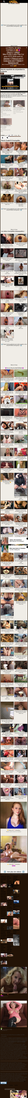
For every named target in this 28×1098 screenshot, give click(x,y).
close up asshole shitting (15, 878)
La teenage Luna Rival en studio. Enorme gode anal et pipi (21, 537)
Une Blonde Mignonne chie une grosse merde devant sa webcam (7, 684)
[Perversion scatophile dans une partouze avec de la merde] (20, 570)
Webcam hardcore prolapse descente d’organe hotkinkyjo (20, 244)
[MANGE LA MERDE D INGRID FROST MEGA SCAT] (20, 412)
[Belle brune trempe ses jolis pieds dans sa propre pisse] (7, 373)
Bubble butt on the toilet (16, 932)
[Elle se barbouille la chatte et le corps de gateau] (20, 399)
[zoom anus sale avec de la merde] (7, 185)
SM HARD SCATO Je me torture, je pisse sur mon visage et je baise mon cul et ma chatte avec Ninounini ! (7, 445)
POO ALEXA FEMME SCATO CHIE (21, 562)
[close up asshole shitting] (16, 882)
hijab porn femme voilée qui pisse (20, 498)
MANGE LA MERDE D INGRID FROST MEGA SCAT (20, 418)
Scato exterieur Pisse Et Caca (21, 287)
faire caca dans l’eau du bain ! (20, 327)
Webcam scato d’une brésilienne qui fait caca (20, 511)
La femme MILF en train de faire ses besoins (7, 575)
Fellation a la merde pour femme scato (7, 746)
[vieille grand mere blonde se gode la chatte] (10, 897)
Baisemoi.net (13, 63)
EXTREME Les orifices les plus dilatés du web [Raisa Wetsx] (7, 432)
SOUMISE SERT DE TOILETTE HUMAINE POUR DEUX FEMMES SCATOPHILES (21, 458)
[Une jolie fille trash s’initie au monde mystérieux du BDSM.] (10, 927)
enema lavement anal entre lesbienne (7, 511)
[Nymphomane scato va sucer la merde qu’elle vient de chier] (7, 386)
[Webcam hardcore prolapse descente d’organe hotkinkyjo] (20, 238)
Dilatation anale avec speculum (21, 204)
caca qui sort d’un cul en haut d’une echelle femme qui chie (21, 589)
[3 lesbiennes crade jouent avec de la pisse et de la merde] (7, 517)
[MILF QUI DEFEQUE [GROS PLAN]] (7, 294)
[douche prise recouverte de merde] (7, 321)
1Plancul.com (16, 59)
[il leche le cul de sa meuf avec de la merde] (7, 307)
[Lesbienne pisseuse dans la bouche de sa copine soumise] (20, 705)
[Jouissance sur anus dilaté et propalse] (20, 728)
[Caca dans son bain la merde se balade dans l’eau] (20, 373)
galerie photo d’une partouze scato (7, 785)
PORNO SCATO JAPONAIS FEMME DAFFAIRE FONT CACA (7, 285)
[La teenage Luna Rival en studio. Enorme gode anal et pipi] (20, 531)
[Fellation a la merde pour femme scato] (7, 741)
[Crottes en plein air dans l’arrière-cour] (20, 678)
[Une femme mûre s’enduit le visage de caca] (7, 452)
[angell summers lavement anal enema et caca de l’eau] (7, 159)
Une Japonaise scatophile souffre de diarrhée (21, 657)
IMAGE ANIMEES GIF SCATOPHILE (21, 152)
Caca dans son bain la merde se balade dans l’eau (20, 378)
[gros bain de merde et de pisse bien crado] (7, 557)
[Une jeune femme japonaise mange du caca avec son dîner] (7, 792)
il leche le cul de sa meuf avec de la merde (7, 314)
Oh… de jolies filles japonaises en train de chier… (7, 734)
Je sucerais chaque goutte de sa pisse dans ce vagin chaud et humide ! (7, 617)
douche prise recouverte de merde (7, 327)
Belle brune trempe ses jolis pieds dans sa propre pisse (7, 379)
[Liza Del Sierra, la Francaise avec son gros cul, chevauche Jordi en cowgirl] (4, 921)
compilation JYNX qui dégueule (21, 178)
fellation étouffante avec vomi (7, 697)
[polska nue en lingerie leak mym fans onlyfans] (4, 885)
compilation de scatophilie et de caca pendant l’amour (20, 759)
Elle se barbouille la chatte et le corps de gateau (21, 405)
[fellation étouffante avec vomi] (7, 691)
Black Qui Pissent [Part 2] (7, 203)
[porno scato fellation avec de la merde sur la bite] (20, 791)
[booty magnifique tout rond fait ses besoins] (7, 412)
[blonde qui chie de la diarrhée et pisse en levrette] (20, 596)
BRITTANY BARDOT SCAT (16, 887)
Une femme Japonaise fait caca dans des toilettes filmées (7, 405)
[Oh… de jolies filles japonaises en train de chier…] (7, 728)
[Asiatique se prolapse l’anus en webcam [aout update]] (20, 638)
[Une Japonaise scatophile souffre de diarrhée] (20, 651)
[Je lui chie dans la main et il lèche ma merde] (7, 665)
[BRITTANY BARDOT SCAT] (16, 891)
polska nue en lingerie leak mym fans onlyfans (3, 879)
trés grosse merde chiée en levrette (20, 431)
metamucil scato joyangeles (21, 313)
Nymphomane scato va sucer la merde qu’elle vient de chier (7, 392)
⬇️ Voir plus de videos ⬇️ (14, 872)
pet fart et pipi (20, 469)
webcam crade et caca (7, 77)
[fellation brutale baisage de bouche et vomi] (7, 464)
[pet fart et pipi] (20, 464)
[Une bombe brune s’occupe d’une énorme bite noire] (4, 955)
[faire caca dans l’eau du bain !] (20, 321)
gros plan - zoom (20, 77)
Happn (19, 61)
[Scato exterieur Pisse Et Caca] (20, 281)
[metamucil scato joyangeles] (20, 307)
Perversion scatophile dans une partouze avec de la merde (20, 576)
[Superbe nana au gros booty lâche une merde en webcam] (20, 741)
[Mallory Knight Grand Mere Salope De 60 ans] (10, 940)
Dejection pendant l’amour (7, 588)
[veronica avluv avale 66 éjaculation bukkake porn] (20, 779)
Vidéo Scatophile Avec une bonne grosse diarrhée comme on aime (7, 178)
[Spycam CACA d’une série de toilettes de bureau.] (7, 710)
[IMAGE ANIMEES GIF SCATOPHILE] (20, 146)
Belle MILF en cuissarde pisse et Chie (20, 631)
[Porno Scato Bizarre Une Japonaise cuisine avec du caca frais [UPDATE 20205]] (7, 624)
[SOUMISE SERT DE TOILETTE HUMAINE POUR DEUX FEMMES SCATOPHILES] (20, 452)
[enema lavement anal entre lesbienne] (7, 505)
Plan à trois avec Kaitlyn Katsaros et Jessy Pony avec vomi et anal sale (7, 340)
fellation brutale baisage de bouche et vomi (7, 470)
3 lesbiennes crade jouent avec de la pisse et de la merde (7, 523)
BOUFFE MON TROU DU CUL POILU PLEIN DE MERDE (20, 299)
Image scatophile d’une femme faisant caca (7, 152)
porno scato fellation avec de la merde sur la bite (21, 797)
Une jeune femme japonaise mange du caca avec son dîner (7, 798)
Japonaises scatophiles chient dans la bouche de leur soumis (21, 260)
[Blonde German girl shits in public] (16, 901)
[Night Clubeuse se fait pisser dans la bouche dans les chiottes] (7, 238)
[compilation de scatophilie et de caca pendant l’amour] (20, 753)
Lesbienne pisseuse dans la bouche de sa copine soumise (20, 711)
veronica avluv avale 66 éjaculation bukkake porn (21, 785)
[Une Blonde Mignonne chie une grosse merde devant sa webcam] (7, 678)
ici (24, 1081)
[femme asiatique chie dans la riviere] (20, 439)
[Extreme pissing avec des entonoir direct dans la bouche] (20, 692)
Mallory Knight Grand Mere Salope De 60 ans (10, 934)
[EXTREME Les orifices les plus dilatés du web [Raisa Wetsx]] (7, 425)
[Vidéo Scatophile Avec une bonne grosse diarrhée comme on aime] (7, 172)
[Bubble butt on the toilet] (16, 940)
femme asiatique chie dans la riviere (20, 445)
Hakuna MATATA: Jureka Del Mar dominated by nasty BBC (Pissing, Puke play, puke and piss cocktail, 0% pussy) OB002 (20, 524)
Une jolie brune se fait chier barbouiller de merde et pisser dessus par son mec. (7, 644)
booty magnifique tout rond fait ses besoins (7, 417)
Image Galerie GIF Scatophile (21, 165)
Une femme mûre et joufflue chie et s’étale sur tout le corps (7, 658)
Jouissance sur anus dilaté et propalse (21, 734)
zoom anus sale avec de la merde (7, 191)
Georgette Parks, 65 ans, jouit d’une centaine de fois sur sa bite (9, 905)
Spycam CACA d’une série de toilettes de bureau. (7, 721)
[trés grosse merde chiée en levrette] (20, 425)
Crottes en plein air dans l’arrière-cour (21, 684)
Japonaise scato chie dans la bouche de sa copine (7, 772)
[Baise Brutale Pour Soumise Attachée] (10, 885)
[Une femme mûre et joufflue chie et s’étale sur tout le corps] (7, 651)
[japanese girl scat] (16, 923)
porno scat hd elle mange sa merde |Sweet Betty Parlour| (7, 536)
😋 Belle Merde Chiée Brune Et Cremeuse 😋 (7, 482)
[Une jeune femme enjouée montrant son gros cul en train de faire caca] (6, 103)
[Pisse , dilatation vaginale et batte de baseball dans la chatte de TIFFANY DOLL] (20, 185)
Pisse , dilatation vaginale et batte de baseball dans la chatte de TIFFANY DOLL (21, 191)
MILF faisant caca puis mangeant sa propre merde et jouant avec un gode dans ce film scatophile (20, 273)
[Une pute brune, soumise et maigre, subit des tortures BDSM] (10, 955)
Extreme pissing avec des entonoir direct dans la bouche (21, 698)
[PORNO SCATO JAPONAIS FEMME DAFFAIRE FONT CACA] (7, 279)
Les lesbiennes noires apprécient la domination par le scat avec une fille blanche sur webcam (21, 671)
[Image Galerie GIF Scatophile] (20, 159)
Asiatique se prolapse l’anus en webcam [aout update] (20, 644)
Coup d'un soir (9, 61)
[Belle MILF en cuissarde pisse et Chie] (20, 624)
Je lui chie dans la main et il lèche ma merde (7, 671)
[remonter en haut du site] (24, 1094)
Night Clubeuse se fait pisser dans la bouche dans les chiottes (7, 245)
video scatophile (19, 75)
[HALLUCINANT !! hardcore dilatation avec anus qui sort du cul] (7, 753)
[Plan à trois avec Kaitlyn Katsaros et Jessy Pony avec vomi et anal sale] (7, 334)
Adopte (6, 59)
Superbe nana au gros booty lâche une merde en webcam (21, 747)
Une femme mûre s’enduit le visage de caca (7, 458)
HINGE (17, 52)
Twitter (11, 1085)
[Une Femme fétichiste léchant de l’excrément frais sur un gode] (20, 386)
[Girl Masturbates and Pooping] (16, 912)
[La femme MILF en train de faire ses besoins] (7, 570)
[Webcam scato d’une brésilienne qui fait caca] (20, 505)
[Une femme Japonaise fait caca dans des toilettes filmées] (7, 399)
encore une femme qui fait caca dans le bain (21, 771)
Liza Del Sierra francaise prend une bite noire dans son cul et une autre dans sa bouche (3, 895)
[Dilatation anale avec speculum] (20, 198)
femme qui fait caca (7, 75)
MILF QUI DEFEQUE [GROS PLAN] (7, 300)
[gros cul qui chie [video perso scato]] (6, 121)
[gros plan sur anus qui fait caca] (7, 266)
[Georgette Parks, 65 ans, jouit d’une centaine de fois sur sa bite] (10, 913)
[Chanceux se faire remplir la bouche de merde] (7, 252)
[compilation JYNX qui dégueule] (20, 172)
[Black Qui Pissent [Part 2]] (7, 198)
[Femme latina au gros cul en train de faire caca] (19, 103)
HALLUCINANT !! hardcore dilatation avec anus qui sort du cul (7, 759)
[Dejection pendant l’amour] (7, 583)
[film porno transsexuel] (4, 962)
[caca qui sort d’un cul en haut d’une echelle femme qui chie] (20, 583)
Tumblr (16, 1085)
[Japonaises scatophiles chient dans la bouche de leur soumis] (20, 253)
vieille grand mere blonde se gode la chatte (10, 892)
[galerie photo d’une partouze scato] (7, 779)
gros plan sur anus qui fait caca (7, 272)
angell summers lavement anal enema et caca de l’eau (7, 165)
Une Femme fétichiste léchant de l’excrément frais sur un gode (20, 392)
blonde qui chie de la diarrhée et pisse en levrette (21, 602)
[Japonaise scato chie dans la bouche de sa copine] (7, 766)
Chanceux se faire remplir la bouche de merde (7, 259)
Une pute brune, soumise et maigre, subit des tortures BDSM (10, 947)
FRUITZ (10, 52)
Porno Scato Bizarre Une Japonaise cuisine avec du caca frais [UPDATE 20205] (7, 630)
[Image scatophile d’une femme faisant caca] (7, 146)
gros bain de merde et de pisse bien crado (7, 563)
